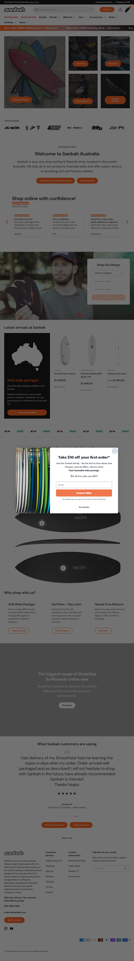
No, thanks (84, 507)
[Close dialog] (114, 451)
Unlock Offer (84, 493)
